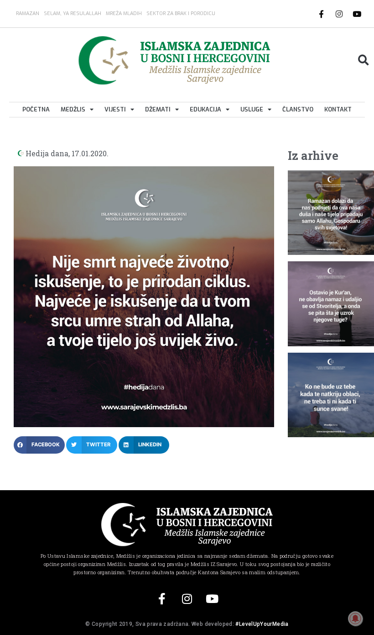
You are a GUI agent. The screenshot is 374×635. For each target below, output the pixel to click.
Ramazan (27, 13)
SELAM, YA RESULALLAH (72, 13)
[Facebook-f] (321, 13)
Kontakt (338, 109)
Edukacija (205, 109)
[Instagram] (339, 13)
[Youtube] (357, 13)
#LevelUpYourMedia (261, 624)
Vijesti (115, 109)
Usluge (251, 109)
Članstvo (297, 109)
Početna (36, 109)
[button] (363, 60)
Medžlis (73, 109)
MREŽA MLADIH (124, 13)
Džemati (158, 109)
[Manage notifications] (355, 618)
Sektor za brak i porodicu (180, 13)
